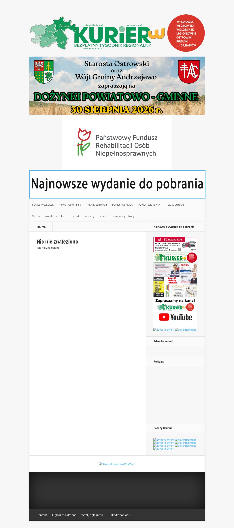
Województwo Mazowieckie (48, 216)
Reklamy (89, 216)
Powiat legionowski (149, 204)
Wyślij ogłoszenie (92, 515)
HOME (41, 226)
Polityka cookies (119, 515)
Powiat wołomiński (70, 204)
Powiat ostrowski (97, 204)
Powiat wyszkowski (43, 204)
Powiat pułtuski (175, 204)
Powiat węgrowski (122, 204)
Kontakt (74, 216)
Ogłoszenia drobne (64, 515)
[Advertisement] (176, 394)
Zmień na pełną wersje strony (117, 216)
